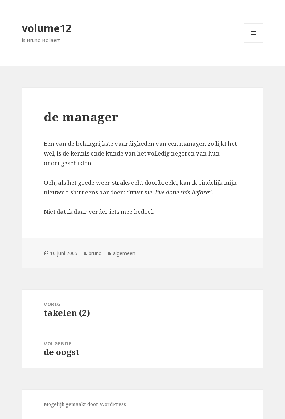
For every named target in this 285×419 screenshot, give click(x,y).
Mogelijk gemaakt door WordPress (85, 404)
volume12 (47, 28)
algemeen (124, 253)
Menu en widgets (253, 42)
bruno (95, 253)
